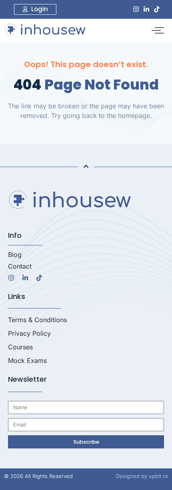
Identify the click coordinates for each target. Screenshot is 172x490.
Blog (15, 255)
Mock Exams (27, 361)
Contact (20, 266)
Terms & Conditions (37, 320)
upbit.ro (158, 476)
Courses (20, 347)
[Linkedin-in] (146, 9)
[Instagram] (136, 9)
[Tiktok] (157, 9)
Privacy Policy (29, 333)
